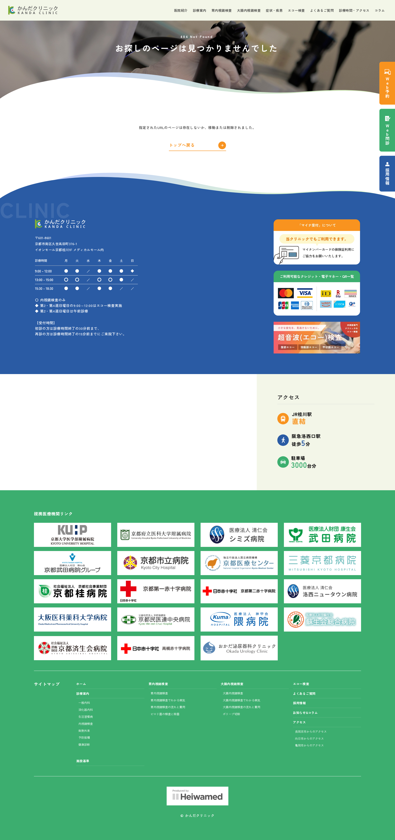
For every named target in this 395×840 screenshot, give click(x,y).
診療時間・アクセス (354, 10)
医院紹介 (181, 10)
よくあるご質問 (322, 10)
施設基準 (82, 761)
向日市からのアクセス (309, 738)
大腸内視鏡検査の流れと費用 (241, 707)
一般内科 (84, 703)
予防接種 (84, 737)
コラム (380, 10)
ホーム (81, 684)
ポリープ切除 (231, 714)
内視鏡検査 (85, 724)
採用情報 (299, 703)
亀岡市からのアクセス (309, 745)
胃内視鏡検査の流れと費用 (168, 707)
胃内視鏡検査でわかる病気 (168, 700)
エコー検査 (296, 10)
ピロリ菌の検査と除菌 (165, 714)
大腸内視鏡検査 (249, 10)
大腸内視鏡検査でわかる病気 (241, 700)
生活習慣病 (85, 717)
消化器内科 (85, 710)
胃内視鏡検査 (221, 10)
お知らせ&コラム (305, 712)
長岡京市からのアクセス (311, 731)
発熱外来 (84, 731)
